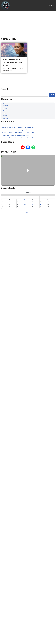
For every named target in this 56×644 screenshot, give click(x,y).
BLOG (4, 103)
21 (32, 204)
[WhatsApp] (33, 147)
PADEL (4, 113)
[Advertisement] (28, 22)
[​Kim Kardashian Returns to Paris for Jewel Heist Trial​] (14, 50)
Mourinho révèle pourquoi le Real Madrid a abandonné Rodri (17, 137)
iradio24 (7, 65)
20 (25, 204)
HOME (4, 110)
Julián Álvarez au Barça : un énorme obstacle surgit (15, 135)
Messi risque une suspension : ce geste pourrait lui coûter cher (18, 132)
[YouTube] (23, 147)
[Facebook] (28, 147)
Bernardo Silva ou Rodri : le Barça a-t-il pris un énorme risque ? (18, 130)
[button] (28, 170)
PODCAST (5, 115)
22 (40, 204)
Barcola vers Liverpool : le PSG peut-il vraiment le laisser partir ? (18, 127)
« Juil (27, 212)
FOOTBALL (6, 105)
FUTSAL (5, 108)
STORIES (5, 118)
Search (52, 94)
